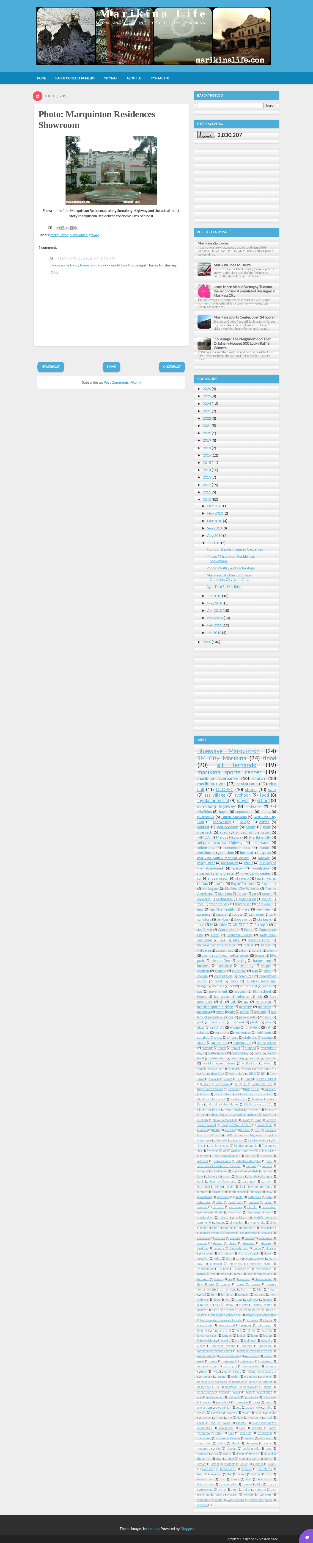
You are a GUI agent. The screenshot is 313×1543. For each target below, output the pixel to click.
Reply (53, 272)
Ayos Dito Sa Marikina (224, 586)
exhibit (224, 1269)
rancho (201, 1412)
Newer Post (51, 366)
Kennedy (234, 1089)
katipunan (253, 806)
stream (201, 1464)
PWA (258, 1120)
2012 (207, 484)
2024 (207, 403)
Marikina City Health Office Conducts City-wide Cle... (228, 577)
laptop (266, 852)
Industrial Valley (239, 935)
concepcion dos (236, 847)
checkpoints (205, 1217)
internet (243, 996)
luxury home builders (86, 265)
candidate (225, 966)
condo (264, 847)
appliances (220, 1171)
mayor (243, 800)
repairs (221, 914)
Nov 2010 (215, 513)
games (267, 986)
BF (263, 1073)
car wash (218, 1207)
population (260, 868)
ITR (245, 1084)
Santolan (237, 1140)
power (206, 1402)
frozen (272, 1289)
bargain (266, 1181)
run (199, 878)
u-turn (235, 1489)
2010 (207, 499)
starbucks (264, 919)
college (202, 976)
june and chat (222, 1330)
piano (224, 1392)
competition (223, 976)
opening (260, 1012)
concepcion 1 (268, 1228)
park (200, 1022)
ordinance (250, 1376)
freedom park (219, 904)
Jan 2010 (214, 632)
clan (255, 971)
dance (234, 981)
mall (266, 827)
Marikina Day (238, 1099)
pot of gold (269, 1397)
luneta (201, 1346)
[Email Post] (49, 227)
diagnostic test (238, 1248)
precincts (217, 1027)
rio (230, 1417)
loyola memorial (213, 800)
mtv (232, 1012)
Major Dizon (223, 1094)
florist (240, 1284)
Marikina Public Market (224, 1104)
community (229, 1228)
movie (220, 1012)
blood (231, 1192)
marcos (247, 1346)
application (239, 1171)
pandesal (238, 1382)
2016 (207, 455)
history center (262, 1305)
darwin (217, 1243)
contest (203, 827)
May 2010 (215, 603)
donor (268, 1253)
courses (235, 1238)
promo (235, 1027)
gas (199, 991)
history (243, 1305)
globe (216, 1299)
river (240, 1417)
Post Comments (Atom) (122, 382)
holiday (202, 1310)
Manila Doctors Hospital (254, 1094)
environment (205, 1269)
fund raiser (243, 904)
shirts (221, 1443)
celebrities (205, 847)
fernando (203, 1279)
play (200, 1397)
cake (219, 1202)
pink (268, 1022)
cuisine (249, 1238)
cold (204, 1228)
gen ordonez (227, 827)
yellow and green (260, 1500)
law (246, 1002)
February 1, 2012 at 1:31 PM (86, 258)
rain (269, 1027)
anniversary (222, 822)
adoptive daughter (248, 1161)
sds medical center (228, 1438)
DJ (238, 1079)
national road (232, 1371)
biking (219, 1186)
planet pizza (264, 1392)
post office (251, 1397)
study (244, 1464)
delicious (249, 1243)
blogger (202, 1192)
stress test (219, 1043)
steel (231, 1458)
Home (111, 366)
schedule (245, 1433)
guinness (252, 1299)
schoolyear (204, 1438)
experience (242, 1269)
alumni (271, 950)
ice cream (221, 996)
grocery (240, 991)
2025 (207, 396)
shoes (250, 789)
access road (225, 950)
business (203, 966)
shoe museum (218, 878)
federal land (264, 1274)
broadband (204, 1197)
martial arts (251, 1356)
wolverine (203, 1500)
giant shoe (226, 852)
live (237, 1340)
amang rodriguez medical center (225, 955)
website (249, 1494)
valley (247, 1489)
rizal (269, 1417)
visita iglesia (217, 1053)
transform (264, 1479)
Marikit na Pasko (208, 1109)
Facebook (269, 884)
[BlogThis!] (62, 228)
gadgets (243, 1294)
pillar (249, 1392)
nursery (207, 1376)
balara (240, 1176)
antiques (203, 1171)
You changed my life (227, 1156)
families (225, 1274)
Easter (249, 930)
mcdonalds (229, 863)
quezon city (253, 1407)
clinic (273, 1222)
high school (262, 991)
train (200, 925)
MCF (236, 940)
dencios (266, 1243)
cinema (220, 1222)
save (231, 1433)
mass (245, 909)
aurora (267, 1171)
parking (267, 1382)
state (219, 1458)
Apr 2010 (214, 610)
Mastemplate (268, 1539)
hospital (229, 1310)
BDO (252, 1073)
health (250, 827)
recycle (216, 1412)
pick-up (237, 1392)
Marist (248, 945)
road (224, 832)
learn (254, 1335)
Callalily (214, 1079)
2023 (207, 411)
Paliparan (204, 950)
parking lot (218, 1022)
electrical (216, 1264)
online (221, 1376)
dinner (257, 1248)
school (263, 800)
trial (259, 1484)
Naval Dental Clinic (225, 1120)
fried (260, 1289)
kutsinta (266, 1330)
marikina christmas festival (254, 1351)
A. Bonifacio (250, 1063)
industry (252, 1320)
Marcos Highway (229, 837)
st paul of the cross (253, 832)
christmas (239, 971)
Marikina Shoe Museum (232, 265)
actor (243, 950)
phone (268, 1387)
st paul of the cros (247, 1453)
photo (254, 1022)
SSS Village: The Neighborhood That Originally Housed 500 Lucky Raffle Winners (242, 343)
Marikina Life (153, 13)
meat (200, 1361)
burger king (262, 961)
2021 (207, 425)
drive (217, 1258)
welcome (266, 1494)
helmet (267, 1299)
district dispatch (248, 1253)
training (207, 1048)
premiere (242, 1402)
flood (269, 757)
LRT (222, 940)
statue (267, 1037)
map (200, 909)
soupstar (203, 1453)
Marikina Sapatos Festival (216, 945)
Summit (252, 1145)
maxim (268, 1356)
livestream (263, 1002)
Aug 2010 (214, 535)
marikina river (211, 783)
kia (221, 1002)
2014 (207, 470)
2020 (207, 433)
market (263, 858)
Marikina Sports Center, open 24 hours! (244, 317)
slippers (232, 1448)
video (223, 925)
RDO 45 (230, 1130)
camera (254, 1202)
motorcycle (230, 1366)
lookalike (266, 1340)
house (201, 996)
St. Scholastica (220, 1145)
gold (227, 1299)
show (218, 1037)
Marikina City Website (242, 889)
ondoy (265, 811)
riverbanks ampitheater (216, 873)
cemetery (246, 966)
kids (233, 1002)
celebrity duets (212, 1212)
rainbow (203, 1032)
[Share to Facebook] (71, 228)
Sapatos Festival (258, 1140)
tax (205, 883)
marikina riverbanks (217, 778)
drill (232, 986)
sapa (242, 1428)
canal (268, 1202)
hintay (229, 1305)
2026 (207, 388)
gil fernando (237, 764)
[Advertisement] (235, 184)
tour (269, 1474)
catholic (252, 1207)
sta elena (242, 878)
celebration (269, 1207)
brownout (223, 1197)
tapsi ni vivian (265, 878)
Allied (268, 1063)
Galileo (205, 1084)
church (258, 778)
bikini (230, 1186)
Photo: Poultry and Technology (230, 568)
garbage (259, 1294)
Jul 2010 (213, 542)
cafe (269, 1197)
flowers (256, 1284)
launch (241, 1335)
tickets (242, 1474)
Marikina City (260, 837)
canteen (202, 1207)
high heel (203, 1305)
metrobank (247, 1361)
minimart (266, 1361)
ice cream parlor (249, 1310)
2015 (207, 462)
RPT (257, 1130)
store (255, 1458)
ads (269, 1161)
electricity (236, 1264)
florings (226, 1284)
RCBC (216, 1130)
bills (241, 1186)
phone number (206, 1392)
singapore (203, 1448)
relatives (231, 1412)
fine (230, 1279)
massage (245, 1007)
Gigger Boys (223, 1084)
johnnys (202, 1330)
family (238, 1274)
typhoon (243, 795)
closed (267, 894)
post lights (234, 1397)
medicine (264, 1007)
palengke (203, 914)
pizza (201, 1027)
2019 (207, 440)
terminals (216, 1474)
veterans (260, 1489)
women (270, 1058)
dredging (203, 1258)
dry (228, 1258)
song (268, 1448)
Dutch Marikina (234, 816)
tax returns (265, 1469)
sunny (272, 1464)
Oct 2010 (214, 520)
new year (263, 909)
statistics (250, 1037)
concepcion (244, 811)
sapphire (257, 1428)
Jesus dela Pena (262, 1084)
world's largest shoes (218, 1063)
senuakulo (265, 1438)
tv (211, 925)
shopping (252, 1443)
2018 (207, 448)
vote (258, 1053)
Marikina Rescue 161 (258, 1104)
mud (204, 1371)
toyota (235, 1479)
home (215, 1310)
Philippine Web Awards (236, 1125)
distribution (225, 1253)
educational (248, 986)
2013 (207, 477)
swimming (208, 1469)
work (218, 1500)
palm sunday (248, 1017)
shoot (235, 1443)
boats (243, 1192)
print (269, 1402)
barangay (249, 1181)
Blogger (186, 1528)
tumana (250, 1048)
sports (227, 1453)
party (237, 868)
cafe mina (204, 1202)
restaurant (247, 783)
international (227, 1325)
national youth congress (261, 1371)
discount (207, 1253)
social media (251, 1448)
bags (200, 1176)
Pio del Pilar (264, 1125)
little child (224, 1340)
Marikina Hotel (259, 940)
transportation (228, 1484)
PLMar (266, 945)
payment (238, 1022)
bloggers (217, 1192)
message (228, 1361)
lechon (267, 1335)
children (203, 971)
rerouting (222, 1032)
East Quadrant (266, 1079)
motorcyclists (251, 1366)
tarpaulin (246, 1469)
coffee (264, 822)
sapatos (203, 1037)
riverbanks (205, 816)
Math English (234, 1109)
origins (267, 1376)
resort (258, 1412)
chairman (235, 1212)
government (218, 991)
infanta (267, 1320)
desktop (202, 1248)
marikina (265, 1346)
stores (268, 1458)
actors (257, 950)
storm (201, 1043)
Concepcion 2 (228, 930)
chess (224, 1217)
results (271, 1412)
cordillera (203, 1238)
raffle (268, 1407)
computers (248, 1228)
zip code (202, 1505)
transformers (205, 1484)
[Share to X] (67, 228)
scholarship (264, 1433)
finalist (218, 1279)
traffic (219, 883)
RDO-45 (244, 1130)
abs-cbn (250, 1156)
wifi (235, 925)
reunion (206, 1417)
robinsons (264, 1032)
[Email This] (58, 228)
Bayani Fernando (243, 884)
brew (269, 1192)
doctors (218, 986)
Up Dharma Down (242, 1150)
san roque (256, 914)
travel (235, 1048)
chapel (266, 966)
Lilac (205, 1094)
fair (213, 1274)
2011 (207, 492)
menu (213, 1361)
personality (250, 1387)
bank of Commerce (223, 1181)
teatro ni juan (266, 1043)
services (223, 919)
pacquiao (221, 1382)
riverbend (254, 1417)
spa (215, 1453)
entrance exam (260, 1264)
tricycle (271, 1484)
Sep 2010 (214, 528)
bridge (245, 822)
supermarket (242, 1043)
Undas (242, 894)
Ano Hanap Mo (266, 1068)
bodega (256, 1192)
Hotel (215, 935)
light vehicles (205, 1340)
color (214, 1228)
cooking (267, 1233)
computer (246, 976)
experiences (263, 1269)
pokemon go (215, 1397)
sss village (214, 795)
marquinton (59, 235)
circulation (236, 1222)
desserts (218, 1248)
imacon (153, 1528)
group (238, 1299)
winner (255, 1058)
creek (218, 981)
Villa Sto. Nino (267, 1150)
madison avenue (223, 1346)
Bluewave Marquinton (228, 750)
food (264, 795)
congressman (248, 1233)
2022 (207, 418)
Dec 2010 (214, 506)
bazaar (260, 955)
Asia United (236, 1073)
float (211, 1284)
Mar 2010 (215, 617)
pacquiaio (203, 1382)
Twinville (212, 1150)
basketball (204, 1186)
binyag (252, 1186)
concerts (204, 899)
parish (267, 1017)
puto (238, 1407)
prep (257, 1402)
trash (222, 1048)
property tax (223, 1407)
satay (218, 1433)
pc (218, 1387)
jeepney (246, 1325)
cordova (219, 1238)
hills (217, 1305)
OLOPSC (224, 789)
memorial (204, 1012)
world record (235, 1500)
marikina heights (222, 909)
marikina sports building (215, 1007)
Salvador (222, 1140)
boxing (241, 961)
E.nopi (249, 1079)
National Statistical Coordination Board (233, 1114)
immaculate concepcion (225, 1315)
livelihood (250, 1340)
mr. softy (270, 1366)
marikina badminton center (214, 1351)
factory (201, 1274)
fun (213, 1294)
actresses (266, 1156)
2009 (207, 642)
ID (236, 1084)
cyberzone (265, 1238)
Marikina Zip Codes (213, 243)
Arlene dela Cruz (213, 1073)
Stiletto (238, 1145)
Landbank (269, 1089)
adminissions (222, 1161)
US (224, 1150)
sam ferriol (225, 1428)
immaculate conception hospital (221, 1320)
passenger (204, 1387)
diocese (271, 1248)
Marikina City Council (211, 1099)
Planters (202, 1130)
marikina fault (206, 1356)
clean (267, 971)
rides (220, 1417)
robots (237, 914)
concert (230, 1233)
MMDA (203, 837)
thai (229, 1474)
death (232, 1243)
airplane (251, 1166)
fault (249, 1274)
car (254, 894)
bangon (267, 1176)
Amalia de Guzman (210, 1068)
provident (253, 1027)
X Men (205, 1156)
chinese (220, 971)
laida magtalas (207, 1335)
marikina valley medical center (223, 858)
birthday (266, 1186)
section (249, 1438)
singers (232, 1037)
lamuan (227, 1335)
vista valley (240, 1053)
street (215, 1464)
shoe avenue (243, 919)
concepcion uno (211, 1233)
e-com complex (254, 1258)
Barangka (261, 925)
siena (267, 1443)
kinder (251, 1330)
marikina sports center (229, 771)
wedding (237, 1058)
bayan (223, 811)
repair (246, 1412)
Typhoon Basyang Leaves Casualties (234, 549)
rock (214, 1423)
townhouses (205, 1479)
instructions (204, 1325)
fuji (204, 1294)
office (244, 1012)
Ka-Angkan (210, 889)
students (229, 1464)
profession (204, 1407)
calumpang (236, 1202)
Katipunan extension (210, 1089)
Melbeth (254, 1109)
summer (258, 1464)
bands (253, 1176)
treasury (247, 1484)
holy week (264, 904)
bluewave (261, 842)
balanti (226, 1176)
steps (242, 1458)
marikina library (230, 1356)
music (248, 863)
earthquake (224, 899)
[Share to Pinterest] (75, 228)
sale (272, 789)
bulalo (238, 1197)
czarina (202, 1243)
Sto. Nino (225, 894)
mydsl (216, 1371)
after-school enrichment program (219, 1166)
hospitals (247, 852)
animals (267, 1166)
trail (248, 1479)
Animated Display (239, 1068)
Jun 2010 (214, 595)
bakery (212, 1176)
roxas (226, 1423)
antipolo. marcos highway (219, 842)
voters (220, 1494)
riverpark (204, 832)
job (260, 996)
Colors (228, 1079)
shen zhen (204, 1443)
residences (243, 1032)
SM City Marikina (221, 757)
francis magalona (225, 1289)
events (266, 899)
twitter (222, 1489)
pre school (223, 1402)
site (218, 1448)
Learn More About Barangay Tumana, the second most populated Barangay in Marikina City (244, 290)
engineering (247, 899)
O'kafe (246, 1120)
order (235, 1376)
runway (241, 1423)
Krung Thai (251, 1089)
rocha (201, 1423)
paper (253, 1382)
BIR (246, 925)
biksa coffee (220, 961)
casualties (235, 1207)
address (202, 1161)
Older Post (172, 366)
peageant (231, 1387)
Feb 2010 (214, 625)
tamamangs (228, 1469)
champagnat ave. (259, 1212)
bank (200, 1181)
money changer (207, 1366)
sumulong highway (84, 235)
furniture (226, 1294)
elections (204, 852)
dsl (237, 1258)
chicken (241, 1217)
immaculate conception (261, 1315)
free (200, 904)
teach (200, 1474)
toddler (256, 1474)
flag (199, 1284)
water (234, 1494)
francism (246, 1289)
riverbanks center (256, 873)
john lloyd (264, 1325)
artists (254, 1171)
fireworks (243, 1279)
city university (256, 1222)
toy (222, 1479)
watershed (217, 1058)
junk (239, 1330)
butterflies (254, 1197)
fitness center (263, 1279)
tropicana (207, 1489)
